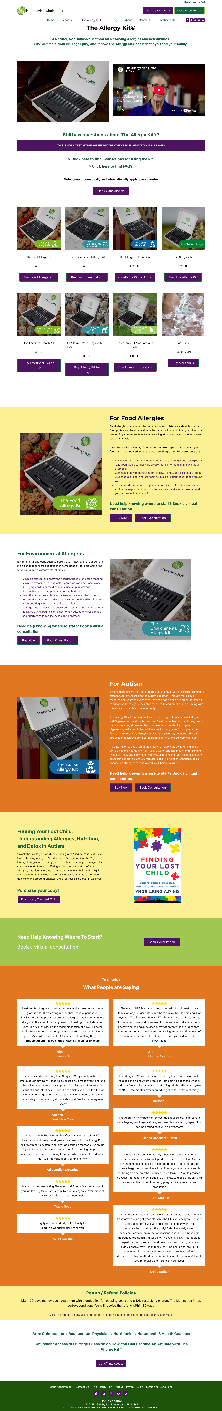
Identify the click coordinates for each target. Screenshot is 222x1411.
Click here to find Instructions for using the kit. (112, 159)
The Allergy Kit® (102, 1386)
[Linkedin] (191, 20)
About (128, 20)
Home (50, 20)
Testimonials (167, 20)
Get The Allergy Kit (158, 10)
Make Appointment (189, 10)
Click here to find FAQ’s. (113, 166)
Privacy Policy (134, 1386)
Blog (114, 20)
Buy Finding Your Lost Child (38, 899)
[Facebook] (187, 20)
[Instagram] (195, 20)
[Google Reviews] (203, 20)
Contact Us (146, 20)
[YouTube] (199, 20)
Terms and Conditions (159, 1386)
